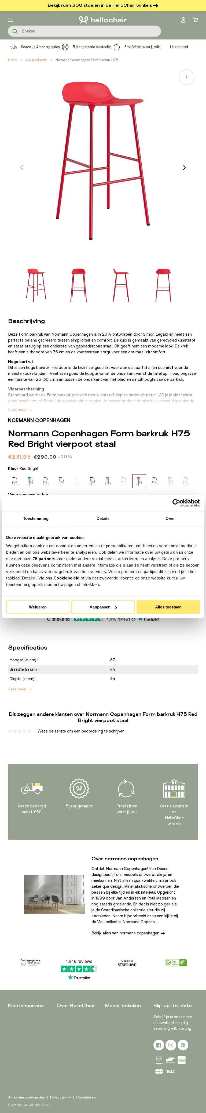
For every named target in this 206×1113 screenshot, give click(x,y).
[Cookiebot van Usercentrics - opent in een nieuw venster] (176, 503)
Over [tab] (170, 518)
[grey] (108, 481)
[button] (11, 20)
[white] (186, 481)
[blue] (46, 481)
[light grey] (123, 481)
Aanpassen (100, 607)
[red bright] (139, 481)
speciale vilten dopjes (81, 401)
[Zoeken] (15, 32)
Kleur (23, 468)
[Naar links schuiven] (21, 167)
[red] (154, 481)
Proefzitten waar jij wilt (142, 47)
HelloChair (42, 1105)
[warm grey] (170, 481)
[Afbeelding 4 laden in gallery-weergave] (163, 285)
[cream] (77, 481)
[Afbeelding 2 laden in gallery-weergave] (78, 285)
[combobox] (84, 31)
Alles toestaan (168, 607)
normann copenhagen (39, 420)
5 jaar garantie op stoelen (92, 47)
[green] (92, 481)
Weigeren (38, 607)
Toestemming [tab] (36, 518)
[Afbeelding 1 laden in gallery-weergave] (36, 285)
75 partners (44, 558)
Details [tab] (103, 518)
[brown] (61, 481)
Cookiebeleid (67, 578)
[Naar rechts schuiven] (184, 167)
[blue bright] (30, 481)
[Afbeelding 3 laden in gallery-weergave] (121, 285)
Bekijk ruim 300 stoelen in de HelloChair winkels (100, 5)
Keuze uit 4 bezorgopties (40, 47)
